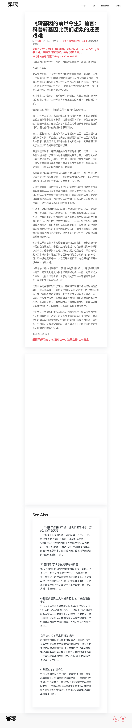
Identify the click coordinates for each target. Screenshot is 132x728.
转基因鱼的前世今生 (51, 669)
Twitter (118, 6)
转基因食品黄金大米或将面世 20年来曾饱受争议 (65, 600)
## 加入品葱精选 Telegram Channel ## (54, 56)
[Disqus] (66, 396)
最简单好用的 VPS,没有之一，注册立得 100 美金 (60, 339)
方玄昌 (38, 41)
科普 (71, 41)
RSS (94, 6)
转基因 (65, 41)
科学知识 (77, 41)
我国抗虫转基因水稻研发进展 (57, 635)
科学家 (84, 41)
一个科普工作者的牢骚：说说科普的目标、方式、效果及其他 (66, 529)
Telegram (105, 6)
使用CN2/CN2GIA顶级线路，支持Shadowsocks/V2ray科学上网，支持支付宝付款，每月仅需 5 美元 (65, 51)
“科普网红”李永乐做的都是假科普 (59, 564)
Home (83, 6)
